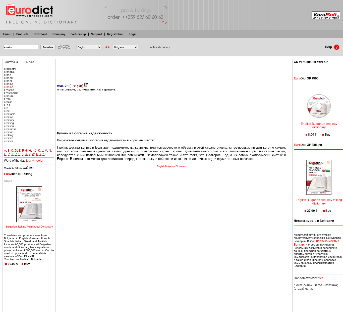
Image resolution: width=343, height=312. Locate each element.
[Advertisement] (171, 67)
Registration (115, 34)
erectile (8, 117)
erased (8, 77)
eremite (8, 138)
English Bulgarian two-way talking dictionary (319, 201)
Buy (27, 264)
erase (7, 74)
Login (133, 34)
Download (40, 34)
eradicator (10, 68)
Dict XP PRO (306, 78)
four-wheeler (34, 160)
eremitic (9, 141)
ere (6, 108)
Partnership (78, 34)
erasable (9, 71)
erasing (8, 83)
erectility (9, 120)
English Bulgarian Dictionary (171, 166)
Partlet (318, 278)
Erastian (9, 89)
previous (12, 61)
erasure (9, 95)
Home (7, 34)
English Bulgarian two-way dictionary (319, 125)
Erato (7, 98)
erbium (8, 101)
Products (22, 34)
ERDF (8, 105)
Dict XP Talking (18, 174)
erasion (8, 86)
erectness (10, 129)
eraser (8, 80)
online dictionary (160, 47)
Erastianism (11, 92)
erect (7, 111)
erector (8, 132)
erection (9, 126)
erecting (9, 123)
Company (58, 34)
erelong (8, 135)
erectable (9, 114)
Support (96, 34)
